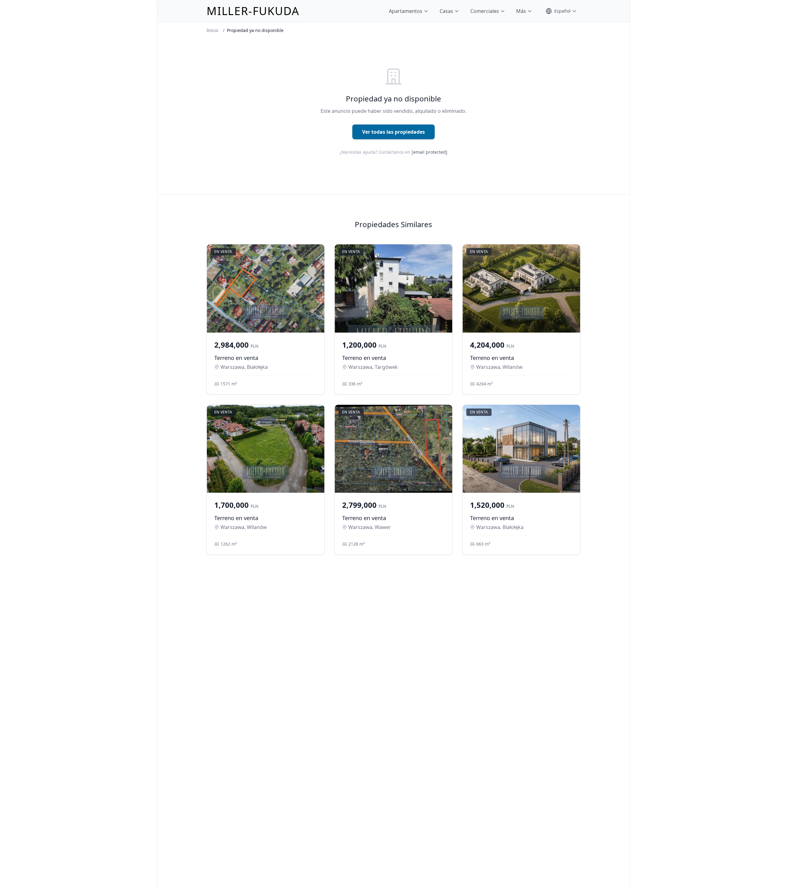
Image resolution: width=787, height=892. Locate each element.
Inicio (212, 30)
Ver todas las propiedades (393, 131)
